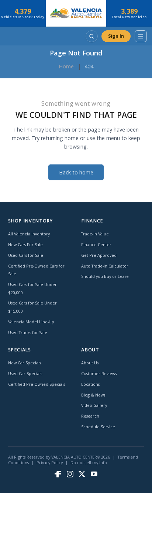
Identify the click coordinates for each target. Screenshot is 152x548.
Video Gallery (94, 405)
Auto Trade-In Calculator (104, 266)
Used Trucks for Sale (27, 332)
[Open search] (91, 36)
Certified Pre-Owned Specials (36, 384)
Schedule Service (98, 426)
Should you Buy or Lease (105, 276)
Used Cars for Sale (25, 255)
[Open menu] (140, 36)
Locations (90, 384)
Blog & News (93, 395)
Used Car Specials (25, 373)
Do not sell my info (88, 462)
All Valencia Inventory (29, 233)
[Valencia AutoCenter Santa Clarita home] (76, 13)
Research (90, 416)
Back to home (76, 172)
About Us (90, 362)
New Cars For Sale (25, 244)
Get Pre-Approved (99, 255)
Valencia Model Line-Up (31, 321)
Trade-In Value (95, 233)
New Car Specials (24, 362)
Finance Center (96, 244)
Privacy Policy (50, 462)
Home (66, 66)
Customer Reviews (99, 373)
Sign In (116, 36)
